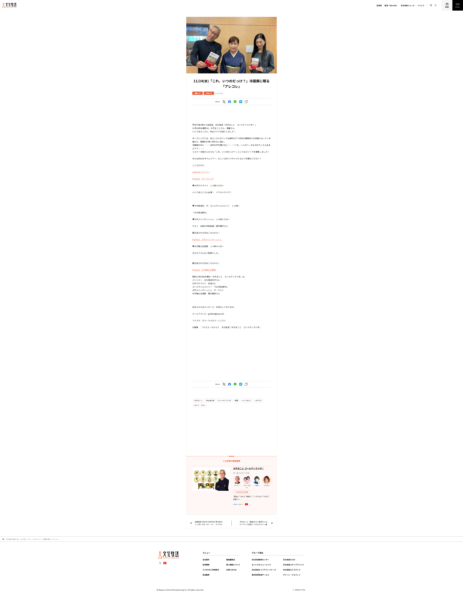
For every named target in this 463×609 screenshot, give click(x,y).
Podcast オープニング (203, 178)
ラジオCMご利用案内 (211, 570)
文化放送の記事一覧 (12, 539)
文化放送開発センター (260, 559)
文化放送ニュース (408, 5)
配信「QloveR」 (391, 5)
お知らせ (209, 93)
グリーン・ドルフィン (291, 575)
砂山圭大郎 (210, 400)
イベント (420, 5)
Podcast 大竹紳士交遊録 (204, 269)
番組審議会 (230, 559)
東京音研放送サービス (260, 575)
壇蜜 (236, 400)
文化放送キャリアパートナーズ (264, 570)
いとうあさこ (247, 400)
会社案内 (206, 559)
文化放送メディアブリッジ (293, 564)
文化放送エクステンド (291, 570)
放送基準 (206, 575)
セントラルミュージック (261, 564)
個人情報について (233, 564)
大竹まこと (198, 400)
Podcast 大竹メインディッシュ (206, 239)
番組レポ (197, 93)
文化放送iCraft (289, 559)
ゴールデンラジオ (224, 400)
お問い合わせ (231, 570)
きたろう (259, 400)
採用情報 (206, 564)
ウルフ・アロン (199, 405)
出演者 (379, 5)
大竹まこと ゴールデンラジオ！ (248, 468)
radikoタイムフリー (201, 172)
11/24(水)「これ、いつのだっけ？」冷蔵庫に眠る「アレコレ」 (39, 539)
